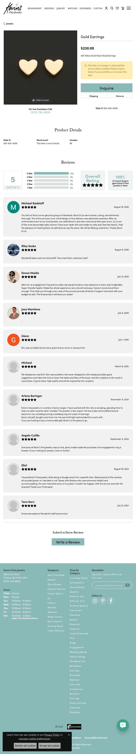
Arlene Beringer (31, 396)
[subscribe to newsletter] (127, 585)
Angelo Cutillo (30, 435)
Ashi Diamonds (56, 574)
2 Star (30, 183)
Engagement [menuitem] (77, 647)
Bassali (52, 579)
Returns (120, 95)
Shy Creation (55, 621)
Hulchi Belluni (55, 593)
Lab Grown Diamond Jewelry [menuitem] (76, 615)
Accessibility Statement (96, 737)
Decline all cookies (25, 745)
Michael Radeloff (32, 203)
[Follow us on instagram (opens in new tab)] (95, 601)
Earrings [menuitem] (74, 670)
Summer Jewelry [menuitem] (79, 605)
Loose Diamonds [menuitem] (79, 633)
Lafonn (51, 602)
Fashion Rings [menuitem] (77, 656)
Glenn (25, 336)
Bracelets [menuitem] (75, 675)
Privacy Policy (52, 734)
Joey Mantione (30, 309)
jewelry (9, 23)
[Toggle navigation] (129, 8)
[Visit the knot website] (59, 726)
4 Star (30, 176)
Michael (26, 362)
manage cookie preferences (34, 738)
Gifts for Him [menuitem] (77, 600)
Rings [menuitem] (73, 642)
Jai (49, 598)
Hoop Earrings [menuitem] (78, 702)
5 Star (30, 173)
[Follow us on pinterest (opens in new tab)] (103, 601)
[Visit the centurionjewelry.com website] (74, 726)
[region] (40, 67)
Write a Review (68, 541)
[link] (35, 8)
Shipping (93, 95)
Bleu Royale (54, 584)
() (72, 173)
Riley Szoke (28, 246)
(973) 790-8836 (40, 112)
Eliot (24, 465)
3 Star (30, 180)
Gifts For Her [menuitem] (77, 596)
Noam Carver (55, 616)
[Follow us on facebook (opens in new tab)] (111, 601)
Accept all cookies (49, 745)
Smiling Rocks (55, 625)
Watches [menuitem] (74, 679)
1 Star (30, 187)
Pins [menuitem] (72, 637)
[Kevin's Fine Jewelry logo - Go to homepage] (13, 8)
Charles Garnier (57, 588)
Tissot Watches (56, 630)
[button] (106, 8)
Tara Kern (27, 502)
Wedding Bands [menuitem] (78, 651)
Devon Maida (30, 273)
